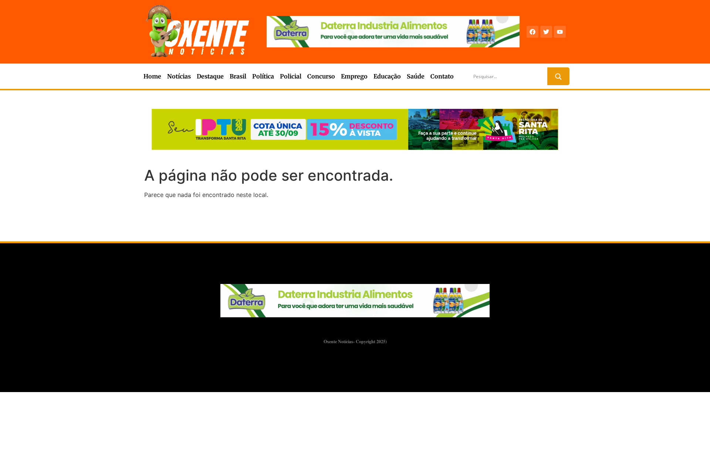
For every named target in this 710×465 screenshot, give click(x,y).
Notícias (179, 76)
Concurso (321, 76)
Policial (290, 76)
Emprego (354, 76)
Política (263, 76)
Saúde (416, 76)
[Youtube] (560, 32)
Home (152, 76)
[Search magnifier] (558, 76)
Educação (387, 76)
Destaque (210, 76)
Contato (442, 76)
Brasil (238, 76)
